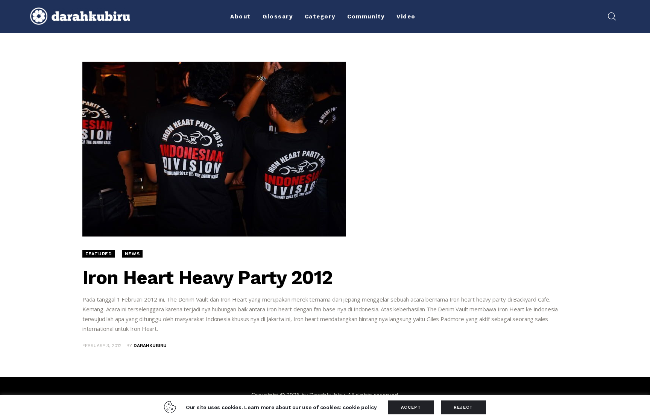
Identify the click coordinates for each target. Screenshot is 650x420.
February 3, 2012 (101, 345)
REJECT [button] (463, 407)
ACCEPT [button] (411, 407)
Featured (98, 253)
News (132, 253)
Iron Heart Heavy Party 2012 (207, 277)
